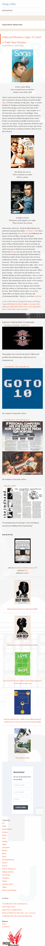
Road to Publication (8, 874)
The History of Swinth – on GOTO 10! (16, 330)
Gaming (4, 846)
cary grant (32, 309)
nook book (26, 727)
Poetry (4, 871)
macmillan (30, 724)
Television (5, 883)
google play (28, 614)
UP (36, 573)
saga (34, 312)
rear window (28, 312)
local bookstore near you (22, 688)
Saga (4, 108)
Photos (4, 868)
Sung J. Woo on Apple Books (12, 915)
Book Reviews (7, 834)
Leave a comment (22, 314)
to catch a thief (10, 314)
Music (4, 859)
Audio (4, 831)
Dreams (5, 837)
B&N (25, 573)
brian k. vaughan (23, 309)
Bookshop (18, 573)
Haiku (10, 306)
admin (21, 51)
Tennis (4, 886)
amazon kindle (36, 727)
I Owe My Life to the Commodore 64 (16, 372)
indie (27, 763)
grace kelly (10, 312)
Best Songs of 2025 (8, 912)
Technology (6, 880)
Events (4, 840)
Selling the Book (8, 877)
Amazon (31, 573)
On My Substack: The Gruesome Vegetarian (17, 921)
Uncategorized (22, 306)
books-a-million (19, 686)
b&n (21, 614)
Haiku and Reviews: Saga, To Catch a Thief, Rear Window (21, 41)
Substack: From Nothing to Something (18, 328)
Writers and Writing (33, 306)
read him (37, 301)
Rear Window (23, 238)
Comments (6, 932)
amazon (15, 614)
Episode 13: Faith (10, 491)
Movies (15, 306)
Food (4, 843)
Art (3, 828)
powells (10, 686)
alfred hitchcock (12, 309)
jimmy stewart (18, 312)
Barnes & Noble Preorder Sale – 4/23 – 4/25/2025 (18, 918)
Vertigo (13, 257)
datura (9, 614)
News (4, 862)
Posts (4, 929)
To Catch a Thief (32, 236)
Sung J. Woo (9, 4)
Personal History (8, 865)
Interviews (6, 853)
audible (26, 578)
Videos (4, 892)
